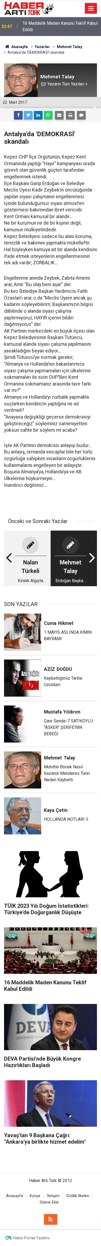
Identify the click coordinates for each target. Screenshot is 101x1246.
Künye (35, 1196)
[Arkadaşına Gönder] (59, 115)
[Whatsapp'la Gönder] (48, 115)
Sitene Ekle (49, 1202)
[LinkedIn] (38, 115)
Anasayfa (14, 1196)
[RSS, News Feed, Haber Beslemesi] (50, 1219)
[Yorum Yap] (81, 115)
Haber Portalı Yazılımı (31, 1238)
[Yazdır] (70, 115)
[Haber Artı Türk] (29, 7)
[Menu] (91, 8)
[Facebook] (18, 115)
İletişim (53, 1196)
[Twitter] (28, 115)
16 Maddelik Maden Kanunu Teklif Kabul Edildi (59, 26)
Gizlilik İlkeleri (77, 1196)
